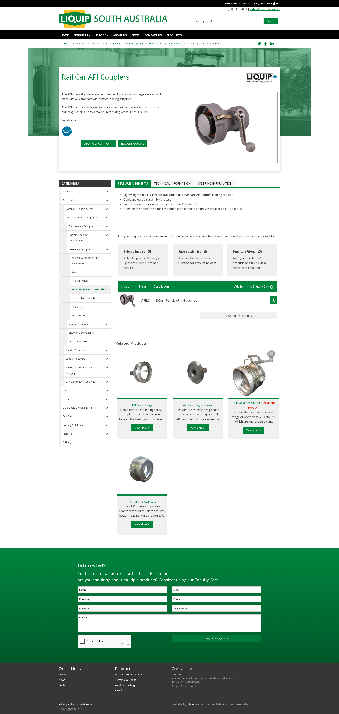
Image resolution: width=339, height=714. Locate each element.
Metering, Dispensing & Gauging (79, 370)
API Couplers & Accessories (182, 43)
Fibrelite (67, 433)
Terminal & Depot (125, 679)
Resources (174, 35)
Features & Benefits (133, 183)
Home (65, 35)
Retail (66, 399)
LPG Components (79, 341)
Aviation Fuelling (125, 685)
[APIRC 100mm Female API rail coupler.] (127, 300)
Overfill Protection (76, 350)
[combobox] (228, 21)
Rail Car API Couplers (211, 43)
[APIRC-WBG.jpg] (225, 127)
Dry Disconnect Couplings (80, 381)
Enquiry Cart (263, 3)
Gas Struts (77, 306)
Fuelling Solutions (73, 425)
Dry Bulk (68, 416)
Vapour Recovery (75, 358)
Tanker (67, 191)
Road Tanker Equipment (129, 674)
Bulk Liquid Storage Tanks (78, 407)
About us (120, 35)
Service (100, 35)
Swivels (75, 272)
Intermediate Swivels (83, 298)
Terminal (95, 43)
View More (141, 427)
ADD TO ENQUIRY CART (98, 143)
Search (271, 21)
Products (81, 35)
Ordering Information (214, 183)
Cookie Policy (85, 704)
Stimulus (192, 704)
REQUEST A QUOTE (132, 143)
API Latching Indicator (197, 405)
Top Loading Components (84, 226)
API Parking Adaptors (142, 502)
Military (67, 442)
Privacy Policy (66, 704)
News (135, 35)
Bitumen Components (81, 332)
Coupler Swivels (80, 280)
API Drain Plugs (142, 405)
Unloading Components (151, 43)
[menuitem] (70, 43)
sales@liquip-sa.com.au (265, 9)
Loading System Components (120, 43)
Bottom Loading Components (78, 237)
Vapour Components (80, 324)
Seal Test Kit (78, 315)
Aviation (67, 390)
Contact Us (153, 35)
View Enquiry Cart (238, 315)
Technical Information (172, 183)
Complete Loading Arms (79, 208)
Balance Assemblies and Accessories (85, 260)
